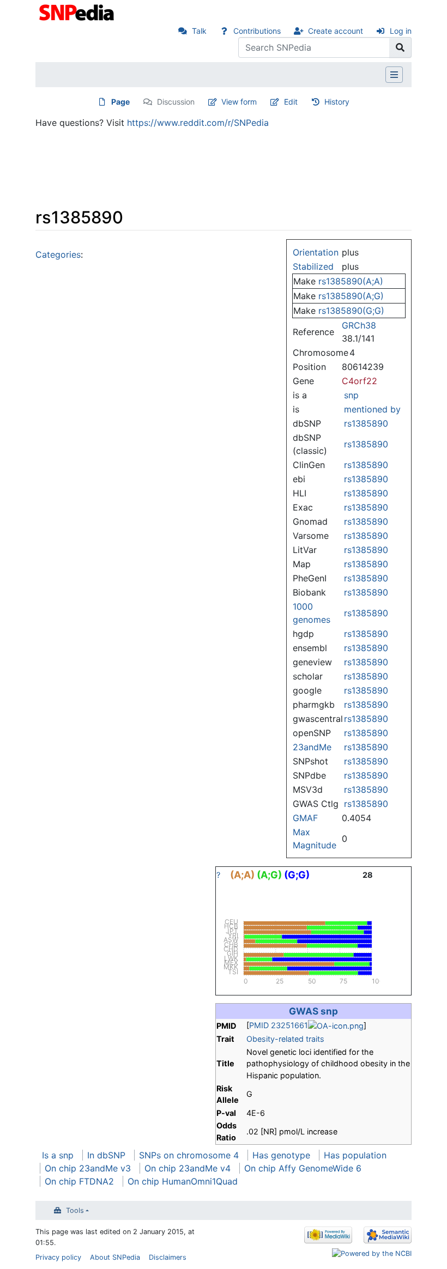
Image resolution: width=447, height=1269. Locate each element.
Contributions (257, 30)
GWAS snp (313, 1011)
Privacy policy (58, 1257)
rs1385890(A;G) (351, 295)
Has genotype (281, 1155)
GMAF (305, 817)
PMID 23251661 (278, 1025)
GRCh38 (359, 325)
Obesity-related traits (285, 1038)
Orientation (316, 252)
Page (120, 101)
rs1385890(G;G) (351, 310)
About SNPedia (115, 1257)
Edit (291, 101)
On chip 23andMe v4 (187, 1168)
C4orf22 (359, 380)
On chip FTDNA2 (79, 1181)
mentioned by (372, 409)
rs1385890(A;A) (350, 281)
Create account (335, 30)
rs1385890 (366, 423)
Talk (199, 30)
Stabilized (313, 266)
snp (351, 395)
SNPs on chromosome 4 (189, 1155)
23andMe (312, 747)
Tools (75, 1210)
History (336, 101)
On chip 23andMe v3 (88, 1168)
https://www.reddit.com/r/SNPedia (198, 122)
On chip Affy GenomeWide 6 (302, 1168)
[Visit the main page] (77, 11)
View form (239, 101)
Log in (401, 30)
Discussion (176, 101)
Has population (355, 1155)
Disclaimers (167, 1257)
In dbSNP (106, 1155)
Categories (58, 254)
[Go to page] (400, 47)
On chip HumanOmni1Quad (183, 1181)
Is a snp (58, 1155)
